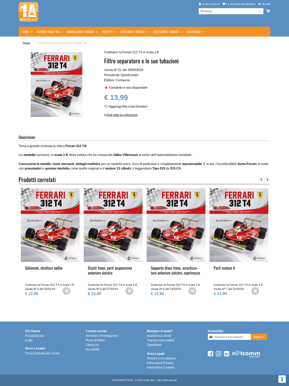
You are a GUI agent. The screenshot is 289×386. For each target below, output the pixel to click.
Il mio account (211, 4)
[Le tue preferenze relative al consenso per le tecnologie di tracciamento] (282, 379)
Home (26, 42)
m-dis (29, 340)
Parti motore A (224, 268)
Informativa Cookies (161, 367)
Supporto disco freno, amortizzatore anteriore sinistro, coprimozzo (175, 270)
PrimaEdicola (34, 335)
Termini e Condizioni (161, 358)
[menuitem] (26, 32)
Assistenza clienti (159, 335)
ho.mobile (93, 349)
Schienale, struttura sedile (43, 268)
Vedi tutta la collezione (121, 115)
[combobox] (231, 11)
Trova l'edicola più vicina (42, 353)
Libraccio (92, 344)
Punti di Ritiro (95, 340)
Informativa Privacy (160, 363)
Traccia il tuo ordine (160, 340)
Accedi (266, 4)
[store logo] (28, 12)
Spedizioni (154, 344)
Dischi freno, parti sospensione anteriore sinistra (110, 270)
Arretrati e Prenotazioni (102, 335)
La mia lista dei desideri (240, 4)
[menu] (144, 32)
